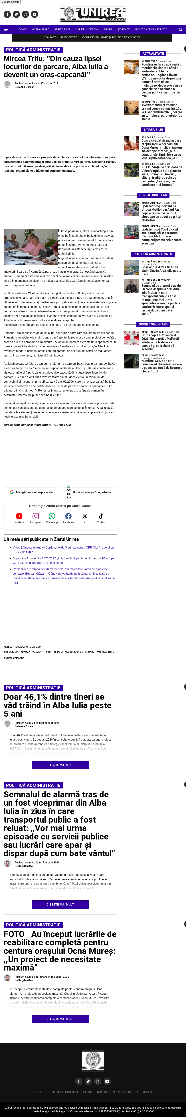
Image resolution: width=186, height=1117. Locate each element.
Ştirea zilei (62, 29)
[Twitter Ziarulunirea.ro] (88, 1081)
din (49, 652)
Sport (108, 29)
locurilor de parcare (80, 652)
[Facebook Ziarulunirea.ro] (78, 1081)
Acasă (23, 29)
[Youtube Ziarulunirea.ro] (107, 1081)
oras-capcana (14, 658)
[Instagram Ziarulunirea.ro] (97, 1081)
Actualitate (40, 29)
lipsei (59, 652)
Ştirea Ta (124, 29)
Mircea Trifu (106, 652)
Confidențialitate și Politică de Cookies (111, 37)
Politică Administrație (151, 29)
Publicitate (69, 37)
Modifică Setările (10, 2)
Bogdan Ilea (25, 866)
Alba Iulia (11, 652)
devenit (39, 652)
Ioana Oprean (26, 86)
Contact (50, 37)
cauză (26, 652)
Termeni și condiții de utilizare (70, 1091)
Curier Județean (87, 29)
